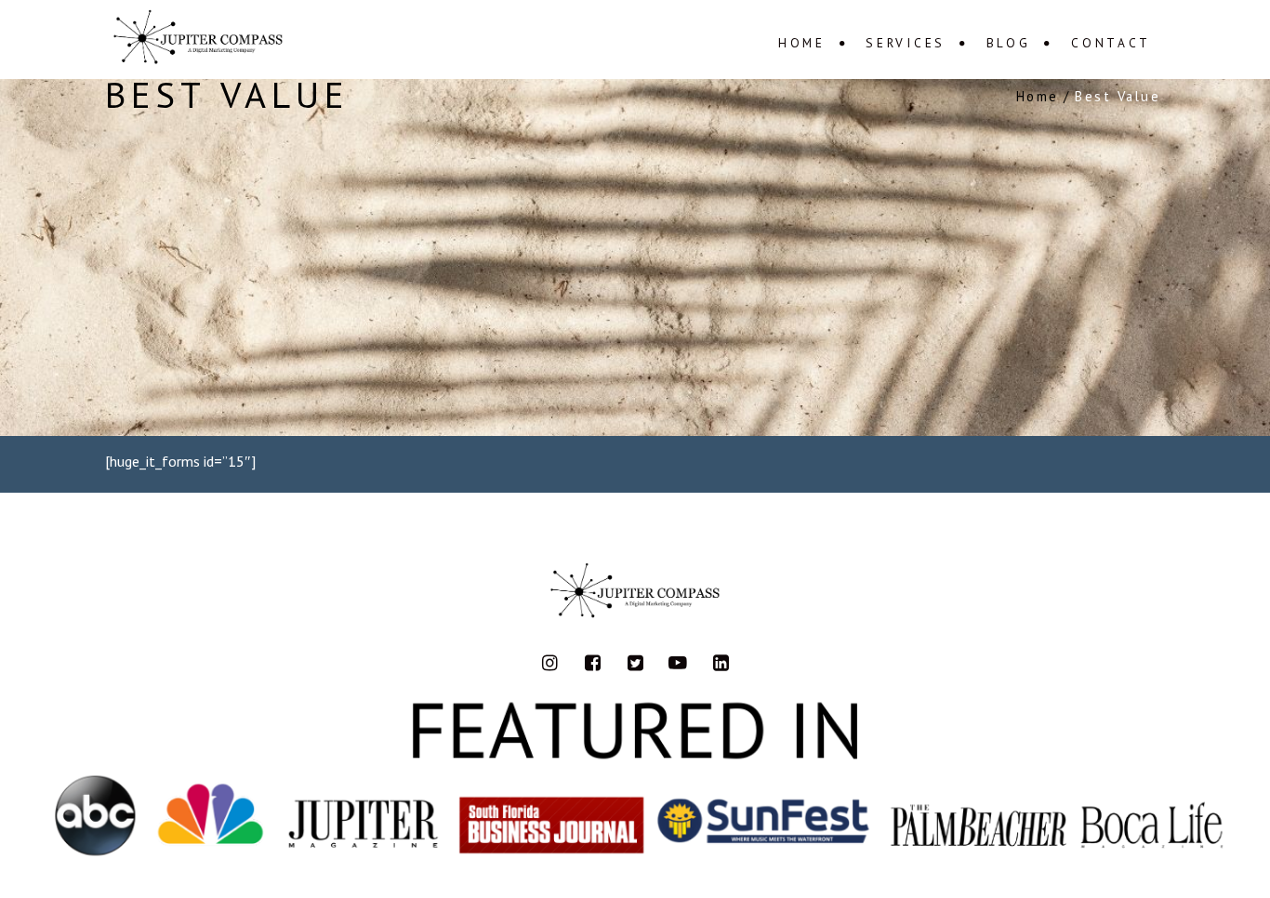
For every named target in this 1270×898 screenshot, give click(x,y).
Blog (1008, 42)
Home (802, 42)
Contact (1111, 42)
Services (906, 42)
